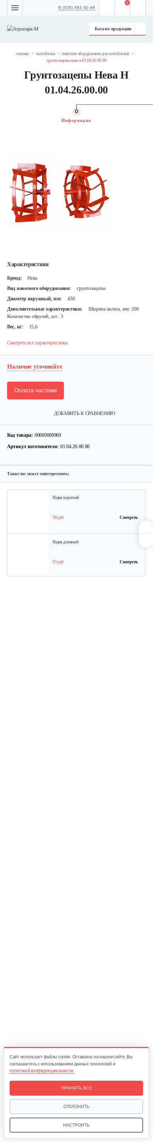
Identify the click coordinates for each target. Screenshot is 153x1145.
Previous (10, 120)
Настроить (76, 1125)
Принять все (76, 1088)
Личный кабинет (138, 8)
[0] (122, 7)
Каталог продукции (113, 28)
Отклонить (76, 1106)
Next (142, 120)
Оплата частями (35, 390)
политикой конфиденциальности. (42, 1070)
